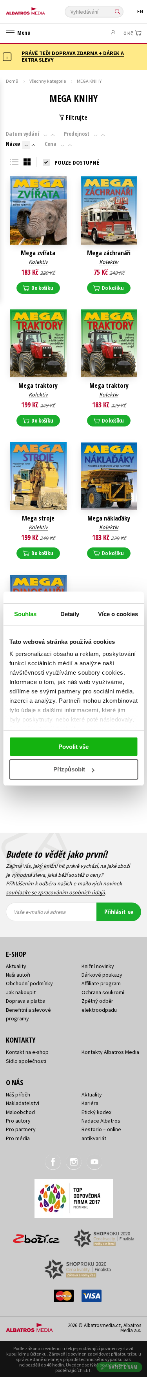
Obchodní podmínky (29, 983)
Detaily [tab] (70, 614)
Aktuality (16, 966)
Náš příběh (18, 1094)
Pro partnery (21, 1129)
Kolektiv (38, 261)
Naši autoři (18, 974)
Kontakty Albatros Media (110, 1051)
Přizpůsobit (69, 769)
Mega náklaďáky (108, 518)
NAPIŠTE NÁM (123, 1367)
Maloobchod (20, 1112)
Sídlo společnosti (26, 1060)
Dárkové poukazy (102, 974)
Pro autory (18, 1120)
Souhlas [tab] (25, 614)
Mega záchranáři (109, 253)
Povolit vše (73, 746)
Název (13, 144)
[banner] (41, 9)
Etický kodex (96, 1112)
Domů (12, 81)
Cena (50, 144)
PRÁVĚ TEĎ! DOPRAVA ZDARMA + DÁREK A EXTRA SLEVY (73, 56)
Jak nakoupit (21, 992)
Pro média (18, 1138)
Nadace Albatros (101, 1120)
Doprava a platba (25, 1000)
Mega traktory (38, 385)
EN (140, 11)
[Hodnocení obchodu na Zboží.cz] (36, 1236)
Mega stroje (38, 518)
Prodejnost (76, 134)
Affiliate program (101, 983)
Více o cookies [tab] (118, 614)
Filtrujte (75, 117)
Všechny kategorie (47, 81)
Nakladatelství (22, 1103)
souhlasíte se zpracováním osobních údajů (55, 892)
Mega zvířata (38, 253)
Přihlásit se (118, 912)
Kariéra (90, 1103)
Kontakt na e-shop (27, 1051)
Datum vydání (22, 134)
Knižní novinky (98, 966)
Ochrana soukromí (103, 992)
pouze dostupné (76, 162)
